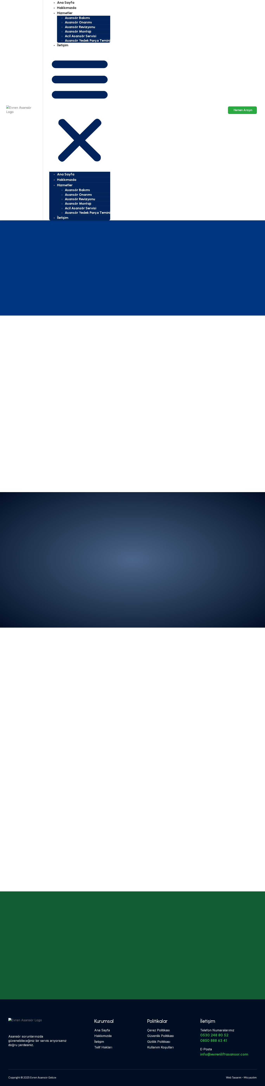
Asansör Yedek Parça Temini (87, 40)
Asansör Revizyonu (80, 27)
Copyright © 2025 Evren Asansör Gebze (32, 1077)
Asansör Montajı (78, 31)
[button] (79, 110)
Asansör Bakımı (77, 18)
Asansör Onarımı (78, 22)
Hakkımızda (66, 180)
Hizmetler (65, 13)
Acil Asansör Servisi (80, 36)
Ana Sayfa (65, 174)
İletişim (62, 45)
